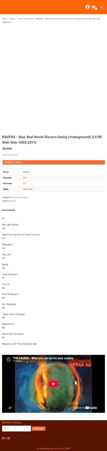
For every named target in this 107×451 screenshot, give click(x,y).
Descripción (8, 210)
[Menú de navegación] (102, 7)
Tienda (12, 19)
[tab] (8, 210)
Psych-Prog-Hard (25, 19)
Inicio (4, 19)
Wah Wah (28, 189)
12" (24, 183)
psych (13, 201)
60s (25, 177)
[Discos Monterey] (8, 7)
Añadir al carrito (13, 162)
